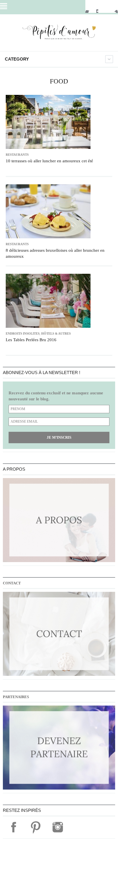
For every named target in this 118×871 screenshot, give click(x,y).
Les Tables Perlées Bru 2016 (31, 339)
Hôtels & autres (56, 333)
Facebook (90, 6)
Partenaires (16, 697)
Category (17, 59)
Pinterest (101, 6)
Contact (12, 583)
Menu (3, 6)
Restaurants (17, 154)
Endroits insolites (23, 333)
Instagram (112, 6)
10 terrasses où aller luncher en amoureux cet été (49, 161)
